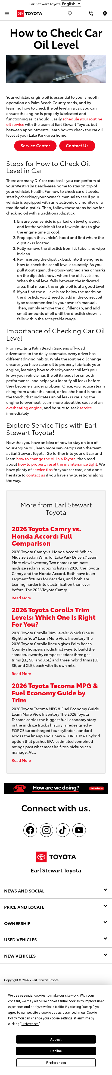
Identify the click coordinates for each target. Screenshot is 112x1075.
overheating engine (24, 407)
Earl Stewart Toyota (45, 980)
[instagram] (46, 830)
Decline (56, 1051)
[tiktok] (63, 830)
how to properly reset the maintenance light (57, 464)
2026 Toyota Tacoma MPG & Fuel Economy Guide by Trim (55, 692)
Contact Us (77, 145)
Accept (56, 1039)
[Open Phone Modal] (91, 13)
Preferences (56, 1063)
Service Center (35, 145)
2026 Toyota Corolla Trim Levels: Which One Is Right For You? (53, 616)
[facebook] (30, 830)
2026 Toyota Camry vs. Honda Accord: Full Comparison (46, 535)
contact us (35, 475)
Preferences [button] (30, 1024)
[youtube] (79, 830)
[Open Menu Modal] (7, 13)
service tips (43, 469)
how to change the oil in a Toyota (46, 458)
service (85, 407)
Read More (21, 597)
